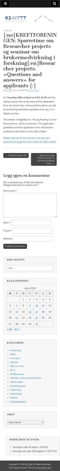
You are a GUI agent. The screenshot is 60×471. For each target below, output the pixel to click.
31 (36, 324)
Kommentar (10, 190)
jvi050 (8, 90)
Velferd (14, 397)
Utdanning (15, 389)
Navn (6, 222)
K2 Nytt (28, 464)
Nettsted (7, 238)
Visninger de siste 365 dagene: (29, 451)
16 (30, 311)
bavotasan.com (44, 468)
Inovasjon (15, 358)
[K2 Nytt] (30, 16)
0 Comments (33, 90)
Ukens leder (16, 382)
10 (36, 305)
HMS (12, 354)
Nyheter (7, 30)
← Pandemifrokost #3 (16, 155)
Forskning (15, 350)
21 (17, 317)
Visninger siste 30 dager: (25, 447)
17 (36, 311)
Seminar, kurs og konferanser (25, 378)
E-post (7, 230)
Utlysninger (16, 393)
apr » (17, 329)
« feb (9, 329)
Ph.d (12, 370)
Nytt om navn (17, 366)
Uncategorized (18, 386)
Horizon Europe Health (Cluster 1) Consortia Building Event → (45, 159)
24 (36, 317)
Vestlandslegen (18, 401)
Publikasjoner (17, 374)
